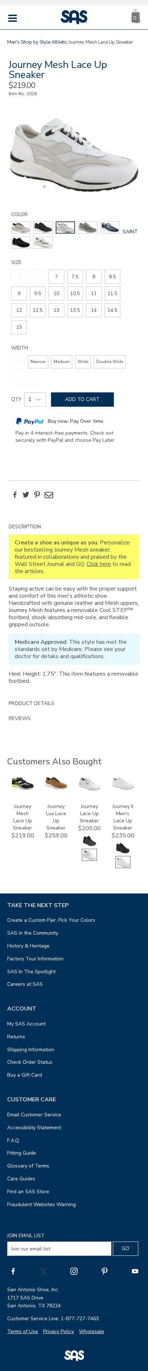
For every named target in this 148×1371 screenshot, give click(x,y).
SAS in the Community (32, 933)
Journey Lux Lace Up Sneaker (56, 817)
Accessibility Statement (34, 1127)
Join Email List (26, 1235)
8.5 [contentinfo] (112, 276)
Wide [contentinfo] (83, 361)
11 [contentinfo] (94, 293)
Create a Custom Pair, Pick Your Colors (51, 920)
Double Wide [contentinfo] (109, 361)
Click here (99, 564)
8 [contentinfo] (93, 276)
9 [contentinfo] (19, 293)
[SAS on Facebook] (13, 1271)
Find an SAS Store (28, 1191)
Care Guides (21, 1178)
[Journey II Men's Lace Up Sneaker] (123, 788)
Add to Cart (82, 399)
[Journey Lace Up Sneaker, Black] (89, 845)
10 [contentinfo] (56, 293)
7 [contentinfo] (56, 276)
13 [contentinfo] (56, 310)
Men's (13, 42)
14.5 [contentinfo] (112, 310)
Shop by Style (35, 42)
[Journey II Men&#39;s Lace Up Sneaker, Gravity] (122, 852)
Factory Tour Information (35, 958)
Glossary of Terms (28, 1165)
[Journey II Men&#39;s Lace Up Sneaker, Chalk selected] (122, 866)
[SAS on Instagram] (74, 1271)
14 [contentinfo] (94, 310)
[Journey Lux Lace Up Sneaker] (56, 787)
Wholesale (91, 1331)
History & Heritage (28, 945)
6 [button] (101, 190)
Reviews (20, 718)
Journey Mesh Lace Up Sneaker (22, 817)
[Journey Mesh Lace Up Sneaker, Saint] (74, 155)
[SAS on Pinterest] (104, 1271)
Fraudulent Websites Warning (41, 1204)
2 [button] (55, 190)
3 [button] (66, 190)
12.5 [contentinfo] (37, 310)
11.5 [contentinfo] (112, 293)
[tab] (74, 607)
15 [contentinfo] (19, 327)
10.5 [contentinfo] (75, 293)
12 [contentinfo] (19, 310)
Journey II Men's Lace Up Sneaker (122, 817)
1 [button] (43, 190)
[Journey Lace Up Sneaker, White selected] (89, 859)
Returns (16, 1036)
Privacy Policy (58, 1331)
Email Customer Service (34, 1114)
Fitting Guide (21, 1153)
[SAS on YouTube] (135, 1271)
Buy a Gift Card (24, 1075)
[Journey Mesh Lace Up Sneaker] (22, 788)
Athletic (59, 42)
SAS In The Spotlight (31, 971)
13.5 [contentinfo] (75, 310)
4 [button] (78, 190)
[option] (74, 155)
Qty (16, 399)
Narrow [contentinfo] (38, 361)
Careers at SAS (25, 984)
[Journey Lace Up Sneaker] (89, 789)
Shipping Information (30, 1049)
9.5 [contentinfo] (37, 293)
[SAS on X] (43, 1271)
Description (25, 526)
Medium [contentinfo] (62, 361)
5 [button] (89, 190)
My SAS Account (26, 1023)
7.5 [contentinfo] (74, 276)
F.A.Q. (13, 1140)
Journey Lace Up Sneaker (89, 813)
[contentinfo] (21, 227)
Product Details (31, 703)
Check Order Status (29, 1062)
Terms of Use (22, 1331)
